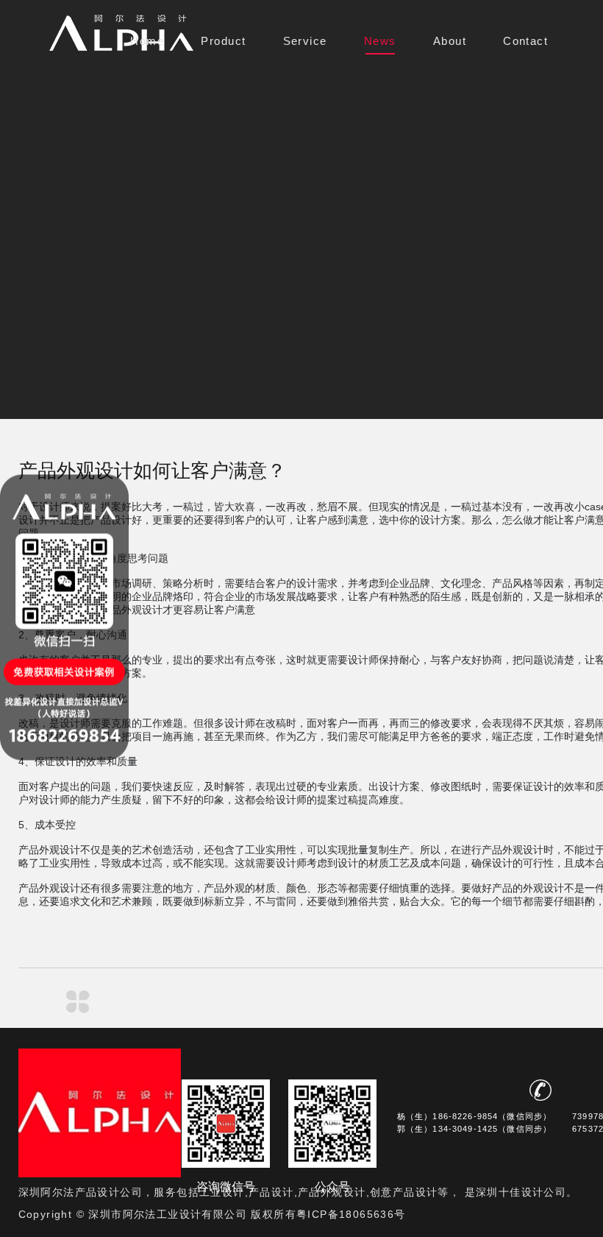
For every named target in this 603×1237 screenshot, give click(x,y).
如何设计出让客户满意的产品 (29, 1001)
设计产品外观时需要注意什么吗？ (126, 1001)
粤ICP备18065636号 (351, 1214)
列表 (78, 1001)
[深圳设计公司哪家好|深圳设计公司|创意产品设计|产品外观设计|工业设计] (121, 33)
